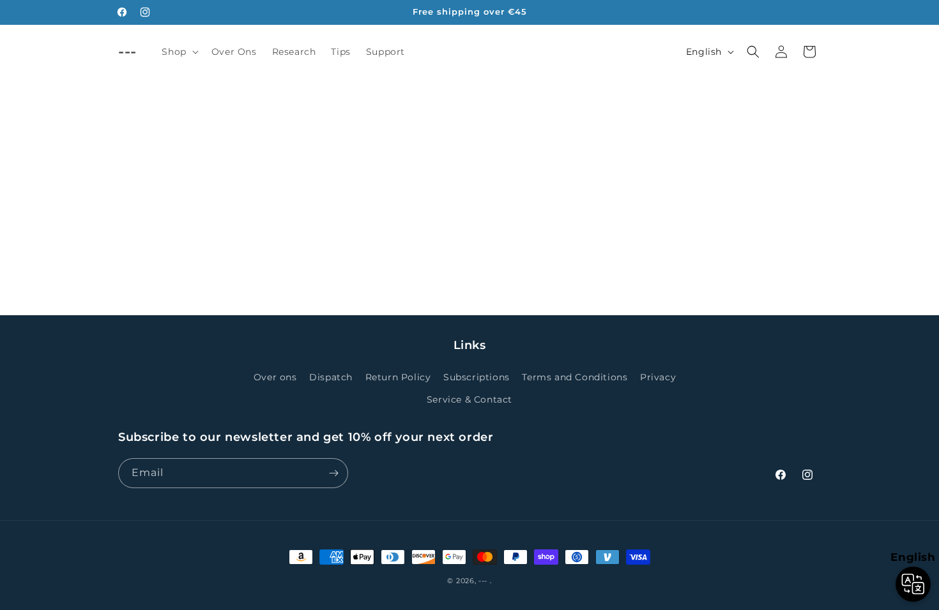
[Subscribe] (333, 473)
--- (482, 580)
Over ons (275, 377)
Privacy (658, 377)
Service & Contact (469, 399)
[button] (178, 51)
